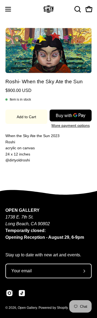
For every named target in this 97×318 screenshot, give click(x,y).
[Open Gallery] (48, 9)
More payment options (70, 126)
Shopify (62, 308)
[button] (77, 9)
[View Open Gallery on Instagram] (9, 293)
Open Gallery (27, 308)
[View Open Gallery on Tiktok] (22, 293)
